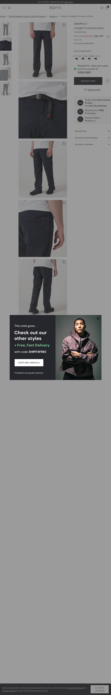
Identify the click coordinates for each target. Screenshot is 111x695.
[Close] (98, 318)
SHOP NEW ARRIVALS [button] (29, 362)
